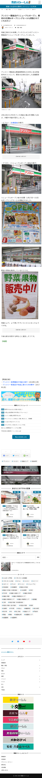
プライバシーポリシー (7, 762)
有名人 (20, 608)
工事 (4, 602)
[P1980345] (21, 179)
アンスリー (6, 461)
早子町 (12, 608)
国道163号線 (24, 587)
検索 (38, 557)
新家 (31, 605)
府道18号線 (23, 605)
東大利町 (36, 608)
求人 (2, 684)
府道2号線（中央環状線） (16, 602)
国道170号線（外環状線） (10, 590)
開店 (10, 614)
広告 (2, 687)
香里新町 (14, 617)
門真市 (36, 611)
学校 (31, 590)
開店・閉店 (19, 27)
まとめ (3, 673)
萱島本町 (34, 461)
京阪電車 (5, 587)
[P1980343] (21, 223)
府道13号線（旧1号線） (10, 605)
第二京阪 (17, 611)
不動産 (3, 690)
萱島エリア (25, 461)
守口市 (5, 593)
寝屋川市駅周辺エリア (19, 596)
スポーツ (5, 584)
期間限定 (27, 608)
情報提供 (3, 662)
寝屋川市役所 (28, 593)
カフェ (19, 581)
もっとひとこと (21, 437)
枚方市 (5, 611)
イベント (3, 679)
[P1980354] (21, 93)
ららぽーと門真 (7, 578)
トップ (3, 660)
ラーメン (21, 584)
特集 (2, 671)
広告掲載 (3, 767)
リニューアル (31, 584)
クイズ (3, 681)
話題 (2, 676)
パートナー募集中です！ (7, 652)
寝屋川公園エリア (15, 593)
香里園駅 (5, 617)
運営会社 (3, 764)
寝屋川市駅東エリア (8, 599)
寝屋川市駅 (6, 596)
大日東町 (24, 590)
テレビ (14, 584)
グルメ (3, 668)
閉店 (4, 614)
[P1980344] (20, 295)
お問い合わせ (4, 770)
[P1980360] (21, 256)
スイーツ (35, 581)
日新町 (5, 608)
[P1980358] (21, 53)
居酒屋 (35, 599)
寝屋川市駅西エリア (23, 599)
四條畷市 (14, 587)
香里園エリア (29, 614)
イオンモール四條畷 (21, 578)
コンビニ (15, 461)
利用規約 (3, 759)
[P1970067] (21, 138)
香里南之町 (18, 614)
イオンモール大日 (8, 581)
